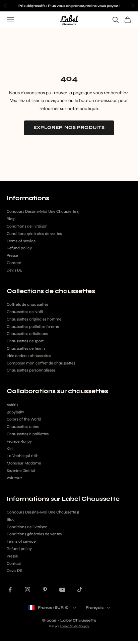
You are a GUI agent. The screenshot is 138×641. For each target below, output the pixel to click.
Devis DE (14, 270)
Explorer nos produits (69, 127)
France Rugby (19, 441)
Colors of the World (24, 419)
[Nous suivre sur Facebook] (10, 589)
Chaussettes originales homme (34, 319)
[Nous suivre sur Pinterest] (45, 589)
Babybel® (15, 412)
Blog (10, 218)
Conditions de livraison (27, 226)
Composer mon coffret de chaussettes (41, 363)
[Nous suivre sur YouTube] (62, 589)
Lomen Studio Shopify (74, 626)
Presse (12, 255)
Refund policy (19, 248)
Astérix (12, 404)
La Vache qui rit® (22, 455)
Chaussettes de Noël (25, 311)
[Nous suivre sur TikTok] (79, 589)
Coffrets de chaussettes (27, 304)
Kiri (10, 448)
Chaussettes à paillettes (28, 434)
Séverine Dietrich (22, 470)
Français (95, 607)
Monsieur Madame (24, 463)
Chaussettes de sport (25, 341)
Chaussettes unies (23, 426)
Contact (14, 262)
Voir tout (14, 478)
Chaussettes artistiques (27, 333)
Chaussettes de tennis (26, 348)
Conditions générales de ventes (34, 233)
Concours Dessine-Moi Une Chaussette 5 (43, 211)
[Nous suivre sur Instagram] (27, 589)
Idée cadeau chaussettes (29, 355)
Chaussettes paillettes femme (33, 326)
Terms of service (21, 241)
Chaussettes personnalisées (31, 370)
